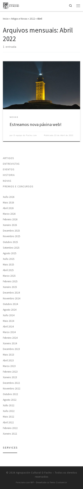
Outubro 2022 (10, 394)
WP (32, 482)
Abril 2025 (8, 270)
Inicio (6, 18)
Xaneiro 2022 (10, 433)
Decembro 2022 (11, 383)
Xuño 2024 (8, 315)
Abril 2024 (8, 326)
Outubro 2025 (10, 242)
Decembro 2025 (11, 230)
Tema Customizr (58, 482)
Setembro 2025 (11, 247)
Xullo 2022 (8, 405)
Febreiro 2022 (10, 428)
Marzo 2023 (9, 366)
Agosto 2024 (9, 309)
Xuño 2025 (8, 259)
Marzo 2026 (9, 213)
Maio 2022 (8, 416)
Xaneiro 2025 (10, 287)
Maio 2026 (8, 202)
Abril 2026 (8, 208)
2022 (32, 18)
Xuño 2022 (8, 411)
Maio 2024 (8, 321)
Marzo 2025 (9, 275)
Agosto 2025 (9, 253)
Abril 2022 (8, 422)
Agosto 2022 (9, 399)
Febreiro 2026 (10, 219)
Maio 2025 (8, 264)
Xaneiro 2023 (10, 377)
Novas (7, 181)
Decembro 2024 (11, 292)
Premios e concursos (18, 186)
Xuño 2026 (8, 197)
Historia (9, 175)
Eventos (8, 169)
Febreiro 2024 (10, 337)
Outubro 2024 (10, 304)
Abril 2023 (8, 360)
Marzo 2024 (9, 332)
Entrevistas (11, 163)
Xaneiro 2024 (10, 343)
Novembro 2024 (11, 298)
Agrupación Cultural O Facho (34, 472)
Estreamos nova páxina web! (36, 124)
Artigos (8, 158)
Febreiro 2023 (10, 371)
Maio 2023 (8, 354)
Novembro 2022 (11, 388)
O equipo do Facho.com (25, 135)
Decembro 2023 (11, 349)
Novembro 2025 (11, 236)
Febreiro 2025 (10, 281)
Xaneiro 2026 (10, 225)
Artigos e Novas (19, 18)
